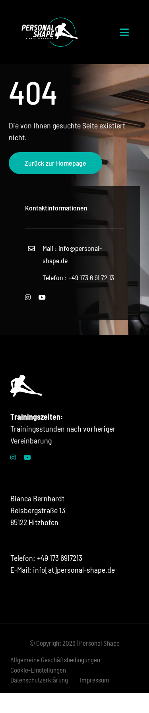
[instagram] (28, 297)
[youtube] (42, 297)
